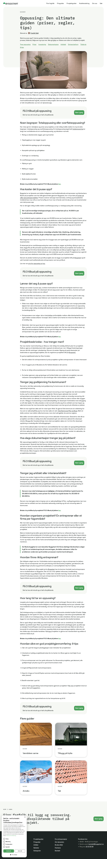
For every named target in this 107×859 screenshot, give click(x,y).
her (50, 103)
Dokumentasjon (53, 44)
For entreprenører (61, 839)
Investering (42, 44)
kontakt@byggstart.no (96, 844)
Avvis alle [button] (20, 851)
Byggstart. (72, 352)
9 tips (22, 47)
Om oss (94, 3)
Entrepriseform (73, 44)
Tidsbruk (83, 44)
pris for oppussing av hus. (36, 263)
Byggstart (78, 258)
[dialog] (14, 836)
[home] (10, 3)
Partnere (58, 848)
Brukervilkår (59, 845)
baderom (73, 449)
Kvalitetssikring (84, 3)
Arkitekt (63, 44)
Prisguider (60, 3)
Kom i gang (79, 112)
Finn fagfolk (50, 3)
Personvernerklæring (11, 835)
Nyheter (36, 848)
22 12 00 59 (89, 846)
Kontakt (57, 850)
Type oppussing (25, 44)
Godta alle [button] (8, 851)
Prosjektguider (72, 3)
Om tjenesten (59, 842)
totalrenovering (78, 129)
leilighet (51, 491)
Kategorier (37, 850)
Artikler (36, 845)
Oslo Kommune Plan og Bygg (67, 411)
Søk (101, 3)
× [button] (24, 817)
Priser (34, 44)
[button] (14, 855)
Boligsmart (23, 614)
